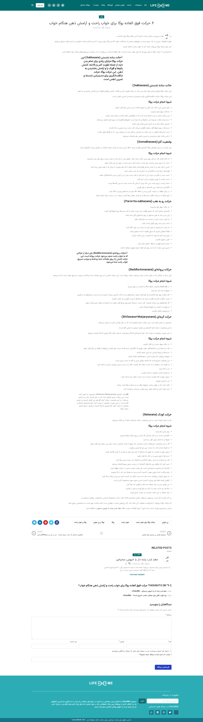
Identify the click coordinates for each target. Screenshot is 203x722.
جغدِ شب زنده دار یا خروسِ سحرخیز (137, 559)
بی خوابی (165, 522)
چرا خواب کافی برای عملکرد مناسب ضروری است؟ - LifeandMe (144, 595)
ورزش (101, 17)
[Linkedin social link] (54, 5)
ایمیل (121, 641)
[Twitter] (170, 712)
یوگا (113, 522)
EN (32, 5)
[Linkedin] (157, 712)
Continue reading (137, 575)
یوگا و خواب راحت (80, 522)
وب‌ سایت (73, 641)
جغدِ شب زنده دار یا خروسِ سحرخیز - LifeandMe (149, 591)
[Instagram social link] (58, 5)
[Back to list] (101, 533)
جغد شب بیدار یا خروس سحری (109, 508)
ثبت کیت (40, 5)
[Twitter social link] (62, 5)
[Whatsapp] (151, 712)
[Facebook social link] (57, 522)
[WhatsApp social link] (49, 5)
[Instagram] (164, 712)
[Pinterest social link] (45, 522)
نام (170, 641)
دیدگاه (169, 615)
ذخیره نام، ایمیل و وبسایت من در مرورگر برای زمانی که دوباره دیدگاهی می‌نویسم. (140, 651)
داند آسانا (163, 286)
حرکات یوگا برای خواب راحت (145, 522)
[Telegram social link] (34, 522)
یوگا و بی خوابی (98, 522)
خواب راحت (125, 522)
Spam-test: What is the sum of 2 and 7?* (155, 655)
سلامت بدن (137, 555)
